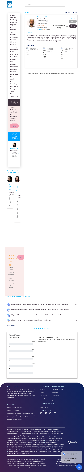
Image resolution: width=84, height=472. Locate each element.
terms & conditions (47, 245)
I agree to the (42, 245)
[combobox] (32, 241)
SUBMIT (42, 252)
